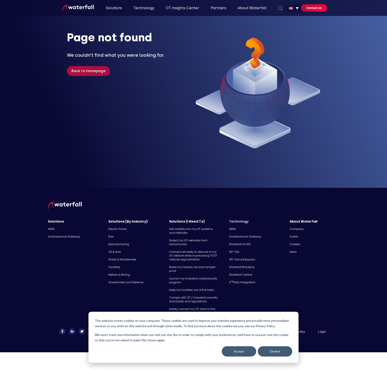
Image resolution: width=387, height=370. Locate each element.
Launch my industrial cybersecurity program (193, 280)
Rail (111, 236)
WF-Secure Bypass (242, 259)
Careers (295, 244)
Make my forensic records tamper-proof (193, 269)
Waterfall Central (240, 275)
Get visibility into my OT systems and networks (191, 231)
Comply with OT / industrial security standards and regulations (193, 299)
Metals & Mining (119, 275)
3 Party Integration (242, 282)
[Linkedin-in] (72, 331)
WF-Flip (234, 252)
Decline (275, 351)
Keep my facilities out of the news (191, 290)
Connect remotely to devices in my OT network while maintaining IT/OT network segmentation (193, 255)
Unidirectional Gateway (64, 236)
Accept (239, 351)
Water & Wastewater (122, 259)
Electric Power (117, 229)
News (293, 252)
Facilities (114, 267)
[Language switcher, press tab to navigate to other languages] (294, 8)
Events (294, 236)
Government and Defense (125, 282)
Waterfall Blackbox (242, 267)
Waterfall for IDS (240, 244)
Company (297, 229)
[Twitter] (82, 331)
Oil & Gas (114, 252)
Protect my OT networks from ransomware (188, 242)
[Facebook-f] (62, 331)
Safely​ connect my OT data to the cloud (192, 311)
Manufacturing (118, 244)
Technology (239, 221)
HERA (51, 229)
